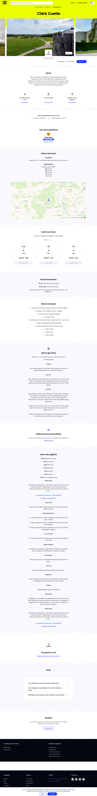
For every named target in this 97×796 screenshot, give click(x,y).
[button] (48, 200)
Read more (48, 291)
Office (51, 775)
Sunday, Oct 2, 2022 (48, 167)
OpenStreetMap (74, 217)
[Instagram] (80, 781)
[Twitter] (77, 781)
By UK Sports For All (48, 58)
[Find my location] (84, 189)
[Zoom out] (84, 186)
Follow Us (74, 775)
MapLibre (63, 217)
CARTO (68, 217)
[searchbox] (31, 3)
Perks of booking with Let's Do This (48, 115)
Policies (28, 775)
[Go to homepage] (5, 3)
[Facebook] (73, 781)
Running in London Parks (11, 744)
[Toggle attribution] (85, 217)
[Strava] (84, 781)
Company (7, 775)
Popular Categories (55, 744)
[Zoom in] (84, 183)
